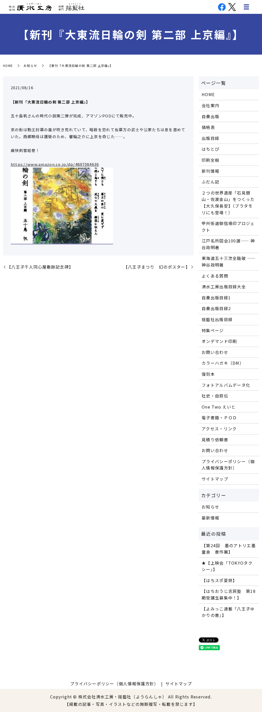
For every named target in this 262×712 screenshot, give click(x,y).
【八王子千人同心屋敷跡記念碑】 (40, 267)
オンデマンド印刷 (219, 341)
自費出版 (210, 116)
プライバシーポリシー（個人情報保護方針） (228, 464)
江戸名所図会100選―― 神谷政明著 (228, 244)
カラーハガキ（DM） (223, 363)
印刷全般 (210, 160)
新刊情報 (210, 171)
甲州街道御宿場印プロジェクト (228, 226)
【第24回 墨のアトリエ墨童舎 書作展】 (229, 548)
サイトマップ (215, 479)
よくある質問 (215, 276)
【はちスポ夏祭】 (219, 580)
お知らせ (30, 65)
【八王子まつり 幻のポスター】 (157, 267)
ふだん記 (210, 182)
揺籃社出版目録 (217, 319)
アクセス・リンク (219, 428)
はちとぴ (210, 149)
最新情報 (210, 518)
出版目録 (210, 138)
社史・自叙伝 (215, 396)
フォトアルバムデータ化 (226, 385)
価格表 (208, 127)
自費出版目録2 (216, 308)
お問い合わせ (215, 352)
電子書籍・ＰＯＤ (219, 417)
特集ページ (213, 330)
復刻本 (208, 374)
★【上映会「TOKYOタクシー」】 (227, 566)
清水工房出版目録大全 (224, 286)
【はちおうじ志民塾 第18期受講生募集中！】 (229, 594)
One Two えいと (219, 407)
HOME (8, 65)
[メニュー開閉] (246, 6)
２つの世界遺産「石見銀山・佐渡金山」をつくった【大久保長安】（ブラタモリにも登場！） (228, 203)
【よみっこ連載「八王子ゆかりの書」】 (228, 612)
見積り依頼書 (215, 439)
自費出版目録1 (216, 297)
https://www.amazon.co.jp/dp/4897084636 (55, 164)
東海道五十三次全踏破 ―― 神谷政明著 (229, 261)
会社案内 (210, 105)
